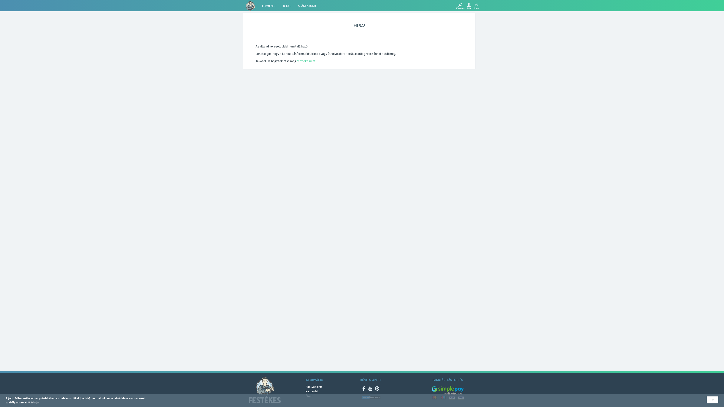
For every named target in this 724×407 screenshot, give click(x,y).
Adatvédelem (314, 387)
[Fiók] (468, 5)
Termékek (268, 6)
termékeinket (306, 61)
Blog (286, 6)
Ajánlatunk (307, 6)
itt (29, 402)
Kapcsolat (311, 391)
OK (712, 400)
